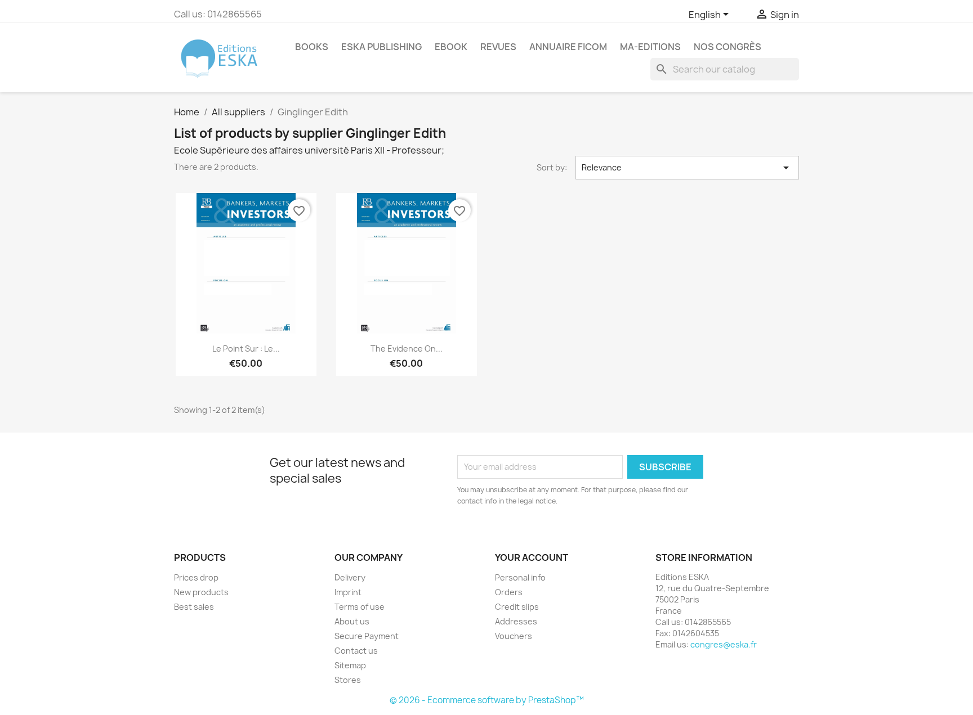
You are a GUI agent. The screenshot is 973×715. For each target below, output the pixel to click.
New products (201, 592)
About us (351, 621)
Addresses (516, 621)
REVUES (498, 47)
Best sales (194, 606)
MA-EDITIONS (650, 47)
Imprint (347, 592)
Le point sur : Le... (246, 348)
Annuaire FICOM (568, 47)
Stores (347, 679)
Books (311, 47)
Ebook (451, 47)
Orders (509, 592)
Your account (531, 557)
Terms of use (359, 606)
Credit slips (517, 606)
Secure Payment (366, 636)
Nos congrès (727, 47)
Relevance (687, 167)
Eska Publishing (381, 47)
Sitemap (350, 665)
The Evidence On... (407, 348)
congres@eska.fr (723, 644)
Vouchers (513, 636)
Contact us (356, 650)
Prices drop (196, 577)
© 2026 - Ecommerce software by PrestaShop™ (487, 700)
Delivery (349, 577)
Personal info (520, 577)
